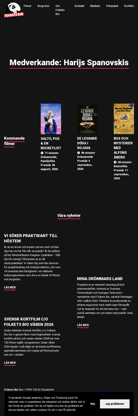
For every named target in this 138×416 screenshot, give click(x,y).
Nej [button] (93, 403)
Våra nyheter (69, 215)
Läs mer (10, 287)
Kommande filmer (14, 141)
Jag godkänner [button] (114, 403)
